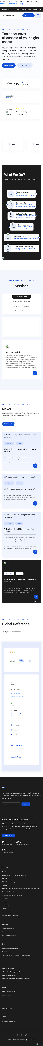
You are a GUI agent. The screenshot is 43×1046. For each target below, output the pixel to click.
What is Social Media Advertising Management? (16, 978)
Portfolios (5, 885)
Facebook (17, 725)
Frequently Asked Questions (11, 892)
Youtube (16, 735)
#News (19, 443)
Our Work (5, 898)
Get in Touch (28, 15)
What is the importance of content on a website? (20, 450)
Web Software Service (9, 935)
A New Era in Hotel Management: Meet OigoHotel (19, 530)
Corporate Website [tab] (21, 297)
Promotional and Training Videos (12, 912)
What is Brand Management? (11, 971)
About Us (5, 871)
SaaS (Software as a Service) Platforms (14, 875)
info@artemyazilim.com (18, 696)
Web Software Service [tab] (21, 306)
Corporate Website (8, 928)
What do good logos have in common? (19, 489)
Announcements (7, 902)
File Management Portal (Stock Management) (16, 955)
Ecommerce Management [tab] (21, 301)
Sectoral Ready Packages (10, 915)
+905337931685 (15, 693)
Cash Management (8, 951)
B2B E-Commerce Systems (10, 881)
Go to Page (19, 4)
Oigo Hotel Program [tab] (21, 311)
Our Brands (5, 905)
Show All (7, 424)
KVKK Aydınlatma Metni (9, 991)
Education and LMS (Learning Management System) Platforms (21, 888)
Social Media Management (10, 948)
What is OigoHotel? (8, 968)
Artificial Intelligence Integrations (12, 895)
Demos (4, 908)
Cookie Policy (6, 995)
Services (5, 878)
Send (25, 804)
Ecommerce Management (10, 932)
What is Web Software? (9, 975)
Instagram (17, 730)
